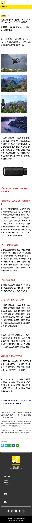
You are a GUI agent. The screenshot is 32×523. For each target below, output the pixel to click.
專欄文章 (6, 482)
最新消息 (6, 480)
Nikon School (7, 484)
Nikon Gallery (7, 486)
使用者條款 (20, 520)
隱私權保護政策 (13, 520)
